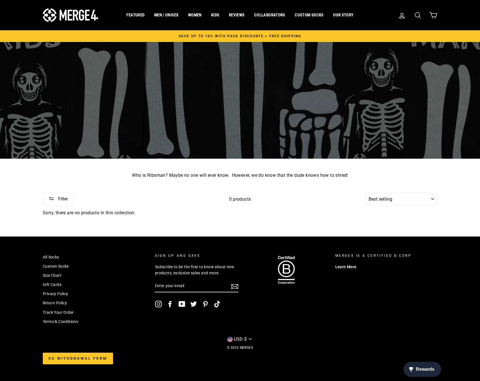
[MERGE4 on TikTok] (217, 304)
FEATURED (135, 15)
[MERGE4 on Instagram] (158, 304)
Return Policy (55, 303)
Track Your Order (58, 312)
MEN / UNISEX (166, 15)
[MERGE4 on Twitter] (193, 304)
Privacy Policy (55, 294)
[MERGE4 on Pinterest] (205, 304)
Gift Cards (52, 284)
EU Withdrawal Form (78, 358)
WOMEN (195, 15)
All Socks (51, 257)
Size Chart (52, 275)
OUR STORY (343, 15)
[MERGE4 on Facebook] (170, 304)
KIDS (215, 15)
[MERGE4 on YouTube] (182, 304)
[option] (240, 36)
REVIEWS (237, 15)
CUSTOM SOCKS (309, 15)
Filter (62, 198)
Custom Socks (56, 266)
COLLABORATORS (269, 15)
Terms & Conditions (60, 321)
